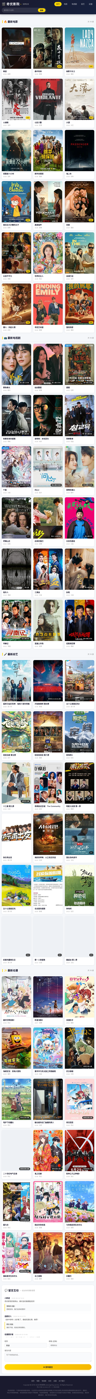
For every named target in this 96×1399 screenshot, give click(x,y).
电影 (65, 4)
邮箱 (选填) (53, 1341)
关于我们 (62, 1381)
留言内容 (8, 1350)
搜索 (41, 10)
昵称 (6, 1341)
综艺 (83, 4)
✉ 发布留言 (48, 1367)
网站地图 (56, 1387)
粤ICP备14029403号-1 (44, 1387)
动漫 (90, 4)
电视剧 (74, 4)
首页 (58, 4)
